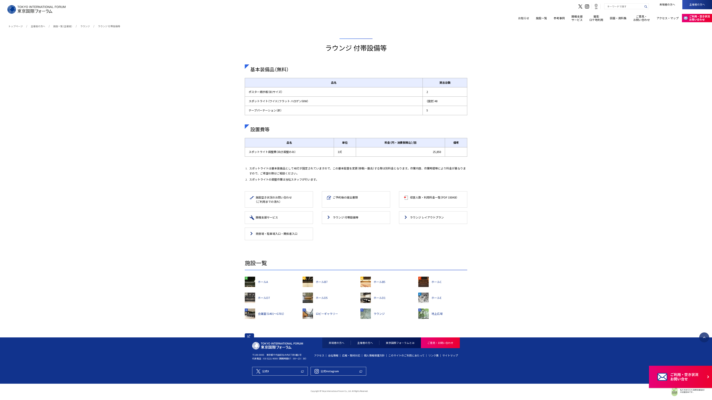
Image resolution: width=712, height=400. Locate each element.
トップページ (15, 26)
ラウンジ (85, 26)
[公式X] (580, 6)
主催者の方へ (38, 26)
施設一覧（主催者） (62, 26)
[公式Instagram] (587, 6)
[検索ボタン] (646, 6)
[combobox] (623, 6)
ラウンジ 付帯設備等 (109, 26)
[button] (249, 335)
